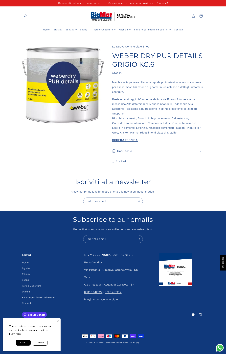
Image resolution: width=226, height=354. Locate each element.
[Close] (58, 320)
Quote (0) (223, 262)
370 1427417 (113, 291)
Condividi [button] (121, 161)
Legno (25, 280)
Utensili (26, 291)
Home (25, 262)
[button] (25, 16)
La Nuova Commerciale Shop (107, 342)
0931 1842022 (93, 291)
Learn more (15, 333)
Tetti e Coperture (31, 285)
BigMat (26, 268)
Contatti (26, 303)
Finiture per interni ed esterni (38, 297)
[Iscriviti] (139, 201)
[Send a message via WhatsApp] (219, 347)
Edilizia (26, 274)
